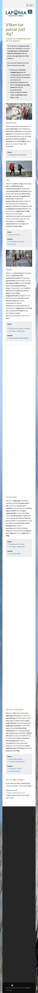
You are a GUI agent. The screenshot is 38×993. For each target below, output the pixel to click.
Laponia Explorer (14, 771)
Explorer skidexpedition (17, 761)
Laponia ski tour (14, 234)
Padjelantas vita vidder (16, 544)
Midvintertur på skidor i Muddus (19, 328)
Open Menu (30, 12)
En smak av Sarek (14, 553)
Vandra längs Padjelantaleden (19, 338)
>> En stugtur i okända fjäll (16, 331)
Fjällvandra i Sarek (15, 768)
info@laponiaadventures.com (15, 793)
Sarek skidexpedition (16, 759)
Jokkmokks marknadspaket (17, 155)
